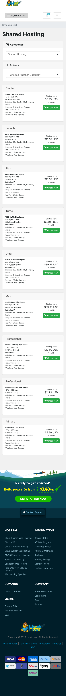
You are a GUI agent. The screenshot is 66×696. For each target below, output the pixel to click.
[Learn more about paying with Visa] (10, 659)
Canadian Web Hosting (16, 564)
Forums (38, 604)
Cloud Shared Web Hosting (18, 538)
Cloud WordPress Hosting (17, 551)
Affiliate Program (43, 542)
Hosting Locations (43, 568)
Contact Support (34, 512)
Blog (37, 600)
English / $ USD (18, 15)
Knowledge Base (43, 547)
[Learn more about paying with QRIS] (44, 666)
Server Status (41, 538)
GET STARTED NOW (33, 498)
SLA (7, 615)
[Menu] (60, 3)
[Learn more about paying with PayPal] (44, 659)
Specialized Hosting (15, 559)
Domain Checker (13, 591)
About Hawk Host (43, 591)
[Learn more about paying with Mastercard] (21, 659)
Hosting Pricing (42, 559)
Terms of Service (13, 610)
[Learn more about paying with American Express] (33, 659)
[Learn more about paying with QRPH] (55, 666)
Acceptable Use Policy (50, 643)
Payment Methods (44, 551)
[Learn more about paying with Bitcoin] (55, 659)
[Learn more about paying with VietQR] (33, 666)
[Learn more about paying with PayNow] (33, 673)
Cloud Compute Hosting (17, 547)
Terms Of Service (28, 643)
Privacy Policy (12, 606)
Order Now (52, 107)
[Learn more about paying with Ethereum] (21, 666)
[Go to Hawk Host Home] (13, 3)
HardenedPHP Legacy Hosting (16, 569)
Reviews (39, 555)
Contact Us (40, 596)
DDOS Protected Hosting (17, 555)
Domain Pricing (42, 564)
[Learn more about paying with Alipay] (10, 666)
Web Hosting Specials (15, 574)
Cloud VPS (10, 542)
